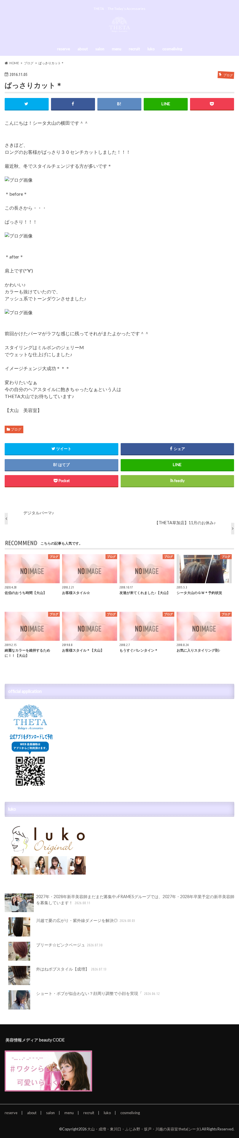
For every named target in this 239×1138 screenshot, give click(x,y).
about (83, 49)
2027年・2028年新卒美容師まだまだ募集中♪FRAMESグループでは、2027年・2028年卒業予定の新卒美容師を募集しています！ (135, 899)
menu (116, 49)
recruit (134, 49)
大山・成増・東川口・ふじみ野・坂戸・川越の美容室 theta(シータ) (144, 1129)
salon (99, 49)
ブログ (16, 429)
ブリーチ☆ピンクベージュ (69, 944)
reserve (63, 49)
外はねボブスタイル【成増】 (71, 968)
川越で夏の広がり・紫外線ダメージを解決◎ (86, 920)
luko (151, 49)
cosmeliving (172, 49)
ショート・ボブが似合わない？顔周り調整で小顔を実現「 (98, 993)
